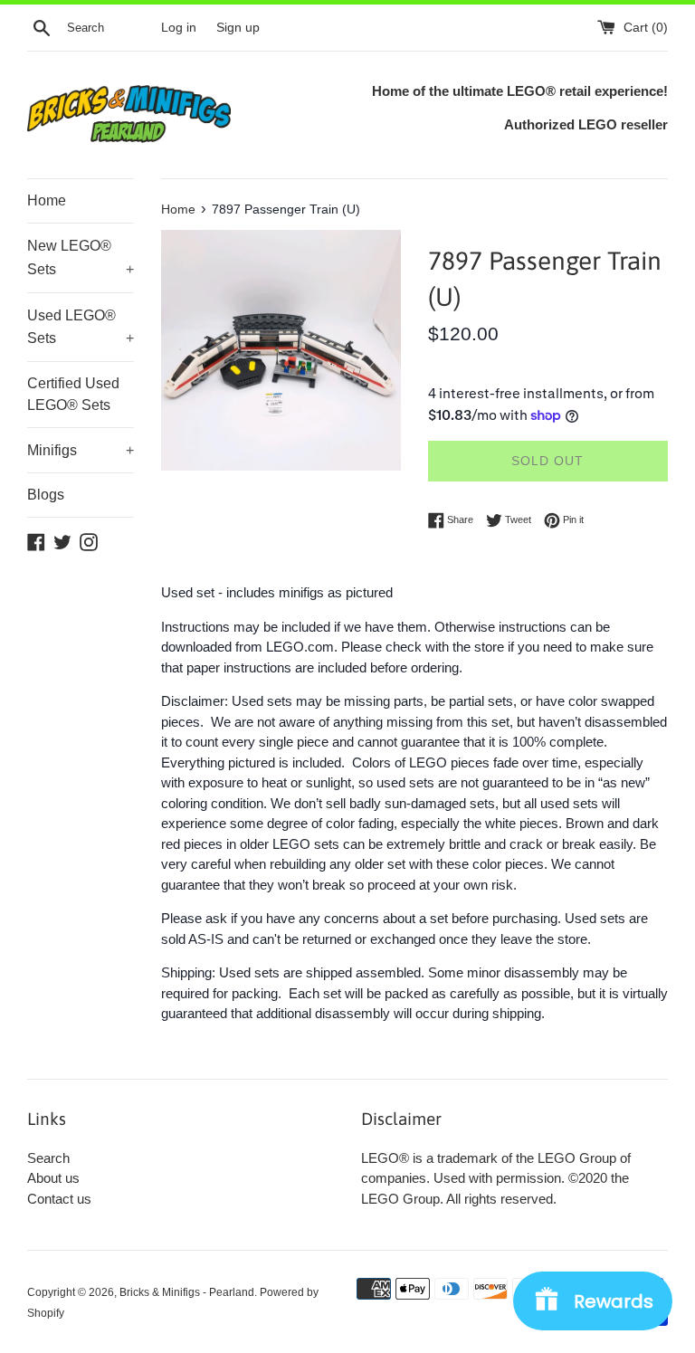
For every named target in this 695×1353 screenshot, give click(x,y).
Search (48, 1158)
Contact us (59, 1198)
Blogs (45, 494)
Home (46, 200)
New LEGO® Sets (80, 257)
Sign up (238, 27)
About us (53, 1178)
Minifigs (80, 450)
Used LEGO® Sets (80, 327)
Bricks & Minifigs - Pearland (186, 1292)
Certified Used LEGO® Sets (73, 394)
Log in (178, 27)
